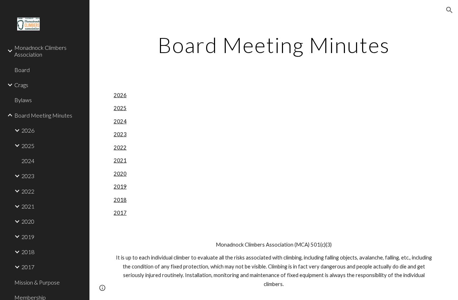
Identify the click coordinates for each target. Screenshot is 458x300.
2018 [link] (27, 251)
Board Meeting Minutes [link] (43, 115)
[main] (274, 44)
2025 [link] (27, 145)
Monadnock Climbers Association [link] (40, 51)
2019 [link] (27, 236)
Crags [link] (21, 84)
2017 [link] (27, 266)
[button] (449, 10)
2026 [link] (27, 130)
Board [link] (22, 69)
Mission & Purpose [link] (37, 282)
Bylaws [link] (23, 99)
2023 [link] (27, 175)
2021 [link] (27, 206)
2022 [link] (27, 191)
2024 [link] (27, 160)
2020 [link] (27, 221)
